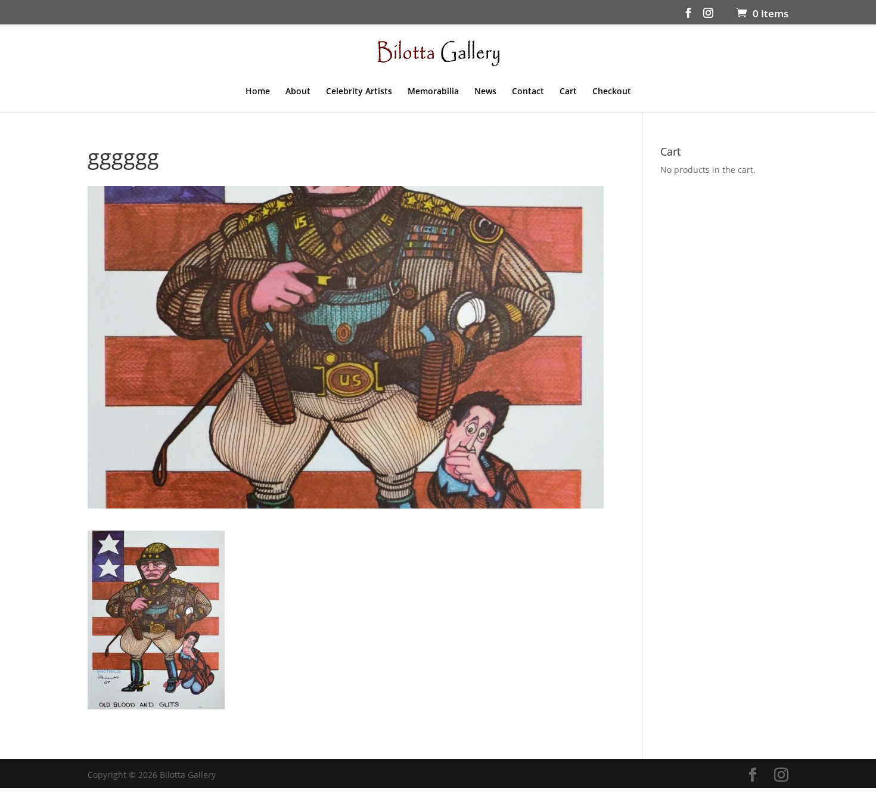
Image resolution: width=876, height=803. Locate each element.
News (485, 92)
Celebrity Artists (359, 92)
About (297, 92)
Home (258, 92)
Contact (528, 92)
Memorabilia (433, 92)
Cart (568, 92)
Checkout (611, 92)
